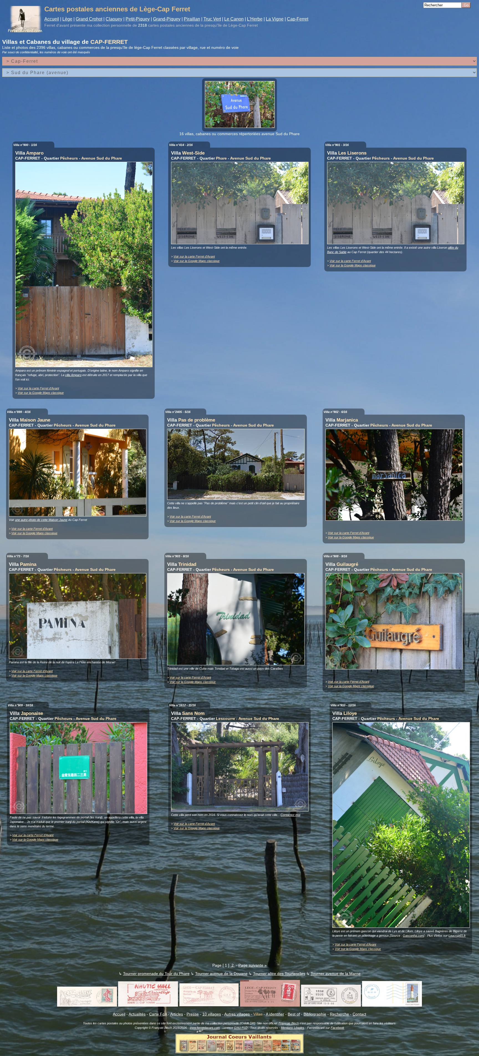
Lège (67, 19)
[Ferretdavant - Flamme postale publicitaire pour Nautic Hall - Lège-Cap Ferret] (148, 1005)
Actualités (137, 1014)
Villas (258, 1014)
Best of (294, 1014)
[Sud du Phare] (241, 126)
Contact (359, 1014)
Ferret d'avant (56, 25)
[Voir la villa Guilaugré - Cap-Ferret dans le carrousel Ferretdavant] (395, 668)
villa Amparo (73, 375)
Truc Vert (212, 19)
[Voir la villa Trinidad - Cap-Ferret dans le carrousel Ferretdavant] (237, 664)
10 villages (211, 1014)
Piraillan (192, 19)
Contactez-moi (290, 814)
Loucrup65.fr (457, 935)
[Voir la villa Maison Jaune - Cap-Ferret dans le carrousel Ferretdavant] (79, 515)
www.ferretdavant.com (205, 1027)
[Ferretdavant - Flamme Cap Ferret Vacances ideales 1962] (87, 1005)
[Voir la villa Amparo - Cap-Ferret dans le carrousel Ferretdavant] (85, 366)
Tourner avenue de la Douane (221, 973)
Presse (193, 1014)
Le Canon (234, 19)
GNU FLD (241, 1027)
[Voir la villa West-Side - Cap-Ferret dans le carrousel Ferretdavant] (241, 243)
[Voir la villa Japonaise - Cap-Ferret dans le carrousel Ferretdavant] (80, 812)
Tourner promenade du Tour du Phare (156, 973)
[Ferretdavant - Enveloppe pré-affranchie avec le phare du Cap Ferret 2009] (392, 1005)
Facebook (337, 1027)
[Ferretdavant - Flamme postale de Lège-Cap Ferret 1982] (209, 1005)
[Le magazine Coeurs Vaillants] (239, 1051)
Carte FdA (158, 1014)
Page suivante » (252, 965)
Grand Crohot (89, 19)
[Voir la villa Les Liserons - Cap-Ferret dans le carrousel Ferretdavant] (397, 243)
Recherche (339, 1014)
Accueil (51, 19)
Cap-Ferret (297, 19)
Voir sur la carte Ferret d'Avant (38, 388)
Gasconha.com (413, 935)
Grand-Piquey (166, 19)
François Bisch (289, 1023)
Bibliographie (315, 1014)
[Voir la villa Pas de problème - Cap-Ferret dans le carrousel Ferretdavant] (237, 498)
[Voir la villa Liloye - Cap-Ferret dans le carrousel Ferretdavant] (402, 926)
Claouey (114, 19)
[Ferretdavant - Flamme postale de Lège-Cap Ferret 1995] (270, 1005)
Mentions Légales (292, 1027)
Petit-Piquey (138, 19)
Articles (176, 1014)
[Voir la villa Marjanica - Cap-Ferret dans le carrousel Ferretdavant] (395, 519)
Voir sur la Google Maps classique (41, 392)
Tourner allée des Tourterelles (279, 973)
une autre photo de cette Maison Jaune (41, 519)
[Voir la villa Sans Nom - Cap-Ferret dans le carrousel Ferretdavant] (241, 810)
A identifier (275, 1014)
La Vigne (275, 19)
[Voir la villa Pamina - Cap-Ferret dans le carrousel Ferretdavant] (79, 657)
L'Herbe (255, 19)
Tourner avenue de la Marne (336, 973)
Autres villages (237, 1014)
